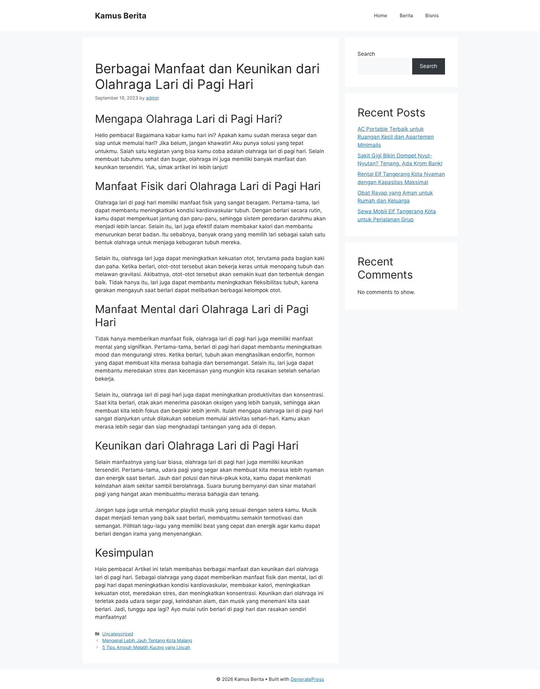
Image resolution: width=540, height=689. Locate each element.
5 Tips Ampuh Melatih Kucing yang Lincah (146, 647)
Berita (406, 15)
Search (366, 54)
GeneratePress (307, 679)
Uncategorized (117, 633)
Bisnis (432, 15)
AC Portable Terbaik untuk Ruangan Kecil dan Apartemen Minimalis (396, 137)
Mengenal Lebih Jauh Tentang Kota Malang (147, 640)
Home (380, 15)
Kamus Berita (121, 15)
